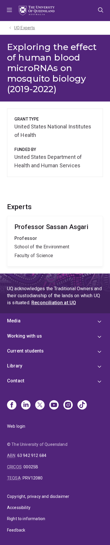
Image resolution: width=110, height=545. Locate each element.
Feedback (16, 530)
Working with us (24, 336)
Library (14, 366)
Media (14, 321)
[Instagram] (68, 405)
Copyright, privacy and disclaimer (38, 496)
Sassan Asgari (55, 241)
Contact (15, 381)
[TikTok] (82, 405)
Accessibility (19, 507)
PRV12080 (33, 478)
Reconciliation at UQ (53, 302)
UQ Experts (24, 27)
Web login (16, 426)
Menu (9, 10)
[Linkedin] (26, 405)
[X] (40, 405)
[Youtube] (54, 405)
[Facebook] (11, 405)
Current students (25, 351)
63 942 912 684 (31, 455)
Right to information (26, 518)
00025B (30, 467)
